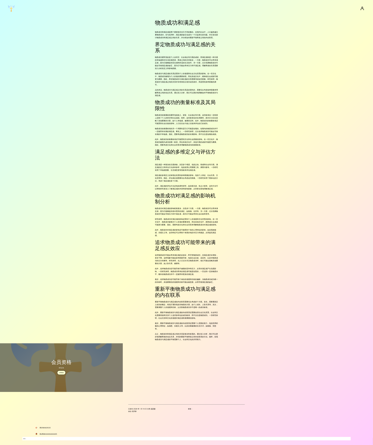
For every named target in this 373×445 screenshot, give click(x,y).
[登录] (362, 8)
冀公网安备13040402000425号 (48, 434)
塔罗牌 (153, 409)
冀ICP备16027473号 (45, 427)
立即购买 (61, 372)
